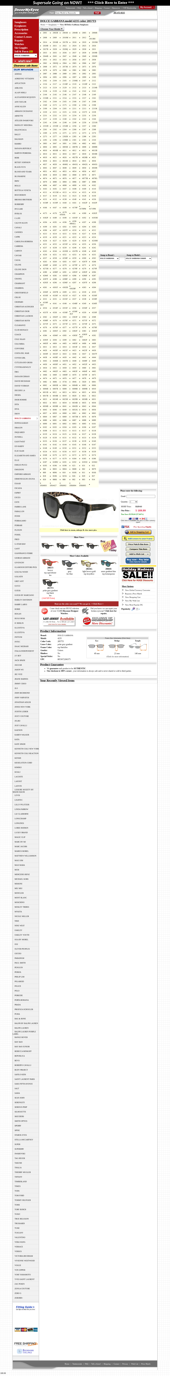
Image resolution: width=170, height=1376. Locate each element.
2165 (65, 102)
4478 (84, 378)
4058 (45, 175)
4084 (65, 182)
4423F (84, 350)
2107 (84, 81)
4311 (74, 292)
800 (44, 469)
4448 (74, 361)
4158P (45, 203)
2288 (84, 136)
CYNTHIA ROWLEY (23, 367)
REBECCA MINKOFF (23, 1051)
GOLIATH (19, 577)
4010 (45, 150)
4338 (84, 299)
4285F (65, 276)
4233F (65, 244)
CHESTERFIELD (21, 293)
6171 (65, 455)
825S (65, 476)
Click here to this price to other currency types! (138, 521)
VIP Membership (129, 8)
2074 (74, 67)
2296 (55, 140)
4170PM (82, 209)
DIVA (17, 409)
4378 (84, 327)
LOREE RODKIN (21, 828)
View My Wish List (132, 601)
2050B (94, 56)
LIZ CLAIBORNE (22, 814)
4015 (55, 154)
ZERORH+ (19, 1298)
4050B (94, 168)
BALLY (18, 134)
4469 (55, 375)
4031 (55, 161)
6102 (45, 427)
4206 (45, 230)
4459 (74, 368)
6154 (45, 452)
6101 (94, 424)
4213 (45, 234)
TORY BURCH (20, 1209)
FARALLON (19, 511)
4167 (55, 208)
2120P (84, 84)
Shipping (98, 8)
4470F (84, 375)
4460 (84, 368)
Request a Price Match (133, 594)
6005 (84, 385)
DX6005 (82, 485)
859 (44, 479)
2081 (74, 70)
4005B (65, 147)
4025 (55, 157)
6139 (84, 441)
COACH (18, 335)
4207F (65, 230)
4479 (94, 378)
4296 (55, 283)
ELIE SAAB (19, 451)
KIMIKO (18, 767)
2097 (74, 77)
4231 (45, 244)
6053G (75, 410)
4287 (94, 276)
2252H (45, 126)
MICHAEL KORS (21, 879)
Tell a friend (87, 8)
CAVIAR (18, 255)
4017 (74, 154)
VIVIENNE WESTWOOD (25, 1261)
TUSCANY (19, 1233)
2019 (84, 42)
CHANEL (18, 279)
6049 (65, 410)
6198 (65, 466)
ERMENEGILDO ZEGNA (25, 479)
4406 (84, 343)
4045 (45, 168)
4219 (45, 237)
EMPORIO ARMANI (23, 474)
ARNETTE (19, 116)
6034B (75, 403)
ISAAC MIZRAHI (22, 646)
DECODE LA (20, 390)
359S (74, 143)
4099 (74, 185)
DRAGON (18, 428)
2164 (55, 102)
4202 (65, 227)
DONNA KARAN (21, 423)
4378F (94, 327)
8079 (94, 469)
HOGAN (18, 614)
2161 (94, 98)
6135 (45, 441)
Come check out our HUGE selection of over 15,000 (64, 611)
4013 (84, 150)
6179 (65, 459)
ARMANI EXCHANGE (24, 111)
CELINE (18, 265)
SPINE (17, 1130)
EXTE (17, 502)
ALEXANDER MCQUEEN (25, 97)
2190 (74, 105)
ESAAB (18, 483)
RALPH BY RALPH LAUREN (26, 1023)
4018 (84, 154)
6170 (55, 455)
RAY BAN (19, 1042)
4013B (94, 150)
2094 (45, 77)
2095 (55, 77)
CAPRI (17, 237)
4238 (55, 248)
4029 (94, 157)
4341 (55, 303)
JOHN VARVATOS (22, 698)
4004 (45, 147)
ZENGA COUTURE (22, 1289)
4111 (45, 192)
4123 (74, 196)
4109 (84, 189)
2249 (74, 122)
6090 (45, 424)
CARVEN (18, 251)
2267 (84, 129)
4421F (65, 350)
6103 (55, 427)
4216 (74, 234)
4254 (84, 255)
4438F (55, 357)
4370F (65, 320)
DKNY (17, 414)
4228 (65, 241)
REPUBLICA (20, 1056)
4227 (55, 241)
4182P (45, 218)
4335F (65, 299)
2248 (65, 122)
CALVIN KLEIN (21, 223)
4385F (74, 335)
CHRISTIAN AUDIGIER (24, 307)
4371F (84, 320)
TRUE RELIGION (22, 1219)
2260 (94, 126)
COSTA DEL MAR (22, 353)
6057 (45, 413)
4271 (84, 265)
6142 (55, 445)
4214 (55, 234)
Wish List (134, 1364)
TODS (17, 1191)
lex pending (142, 527)
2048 (74, 56)
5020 (84, 382)
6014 (74, 392)
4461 (94, 368)
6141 (45, 445)
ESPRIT (18, 493)
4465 (94, 371)
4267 (74, 262)
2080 (65, 70)
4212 (94, 230)
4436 (74, 354)
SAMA (17, 1093)
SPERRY (18, 1126)
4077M (85, 178)
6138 (74, 441)
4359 (84, 312)
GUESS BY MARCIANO (24, 595)
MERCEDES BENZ (22, 874)
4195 (55, 222)
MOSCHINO (19, 902)
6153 (94, 448)
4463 (65, 371)
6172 (74, 455)
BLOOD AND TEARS (23, 172)
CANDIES (19, 232)
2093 (94, 74)
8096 (55, 473)
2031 (94, 49)
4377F (74, 327)
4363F (74, 317)
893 (83, 479)
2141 (74, 91)
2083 (94, 70)
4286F (84, 276)
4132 (55, 199)
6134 (94, 438)
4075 (55, 178)
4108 (74, 189)
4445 (45, 361)
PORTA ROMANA (22, 1000)
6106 (84, 427)
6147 (94, 445)
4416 (84, 347)
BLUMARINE (20, 176)
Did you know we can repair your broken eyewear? (103, 611)
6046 (55, 410)
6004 (65, 385)
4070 (84, 175)
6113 (65, 431)
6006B (45, 389)
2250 (84, 122)
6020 (74, 396)
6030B (84, 399)
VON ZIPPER (20, 1270)
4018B (94, 154)
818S (55, 476)
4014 (45, 154)
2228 (94, 112)
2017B (65, 42)
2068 (45, 67)
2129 (65, 88)
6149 (55, 448)
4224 (94, 237)
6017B (45, 396)
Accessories (20, 33)
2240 (65, 119)
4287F (45, 279)
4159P (55, 203)
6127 (84, 434)
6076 (84, 417)
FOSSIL (18, 535)
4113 (65, 192)
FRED (17, 539)
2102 (45, 81)
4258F (65, 258)
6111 (55, 431)
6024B (55, 399)
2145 (55, 95)
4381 (45, 331)
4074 (45, 178)
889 (64, 479)
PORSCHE (19, 995)
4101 (84, 185)
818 (44, 476)
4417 (94, 347)
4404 (55, 343)
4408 (94, 343)
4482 (45, 382)
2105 (65, 81)
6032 (45, 403)
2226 (74, 112)
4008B (94, 147)
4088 (94, 182)
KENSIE (18, 758)
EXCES (17, 497)
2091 (74, 74)
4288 (55, 279)
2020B (45, 46)
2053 (65, 60)
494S (74, 382)
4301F (55, 287)
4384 (45, 335)
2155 (74, 98)
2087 (45, 74)
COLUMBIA (19, 344)
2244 (94, 119)
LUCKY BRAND (21, 833)
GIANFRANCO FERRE (24, 553)
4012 (74, 150)
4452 (74, 364)
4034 (74, 161)
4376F (55, 327)
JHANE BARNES (21, 679)
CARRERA (19, 246)
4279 (84, 269)
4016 (65, 154)
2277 (55, 136)
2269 (45, 133)
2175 (65, 105)
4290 (84, 279)
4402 (74, 340)
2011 (74, 38)
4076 (65, 178)
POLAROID (19, 981)
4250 (45, 255)
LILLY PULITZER (22, 805)
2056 (74, 60)
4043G (94, 164)
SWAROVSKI (20, 1154)
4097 (55, 185)
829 (83, 476)
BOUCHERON (20, 195)
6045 (45, 410)
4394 (55, 340)
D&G (17, 372)
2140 (65, 91)
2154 (65, 98)
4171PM (92, 209)
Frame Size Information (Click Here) (117, 638)
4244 (55, 251)
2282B (65, 136)
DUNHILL (19, 437)
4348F (74, 303)
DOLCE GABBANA (65, 635)
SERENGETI (20, 1102)
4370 (55, 320)
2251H (94, 122)
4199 (45, 227)
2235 (84, 116)
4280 (45, 272)
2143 (94, 91)
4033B (65, 161)
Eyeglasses (20, 25)
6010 (94, 389)
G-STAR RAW (20, 544)
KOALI (17, 772)
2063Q (55, 63)
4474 (45, 378)
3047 (55, 143)
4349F (94, 303)
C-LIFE (17, 218)
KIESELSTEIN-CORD (23, 763)
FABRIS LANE (20, 507)
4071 (94, 175)
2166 (74, 102)
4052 (55, 171)
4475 (55, 378)
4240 (74, 248)
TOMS (17, 1205)
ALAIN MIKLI (20, 93)
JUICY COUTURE (22, 716)
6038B (55, 406)
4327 (74, 296)
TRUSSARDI (20, 1223)
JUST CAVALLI (21, 725)
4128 (84, 196)
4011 (65, 150)
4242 (94, 248)
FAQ (79, 8)
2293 (94, 136)
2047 (65, 56)
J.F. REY (18, 656)
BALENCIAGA (21, 130)
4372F (45, 324)
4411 (45, 347)
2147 (74, 95)
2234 (74, 116)
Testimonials (70, 8)
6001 (94, 382)
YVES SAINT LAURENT (25, 1279)
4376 (45, 327)
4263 (45, 262)
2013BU (92, 39)
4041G (75, 164)
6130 (55, 438)
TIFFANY (18, 1177)
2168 (94, 102)
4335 (55, 299)
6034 (65, 403)
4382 (65, 331)
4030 (45, 161)
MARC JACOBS (21, 846)
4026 (65, 157)
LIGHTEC (19, 800)
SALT (17, 1088)
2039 (84, 53)
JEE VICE (18, 674)
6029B (75, 399)
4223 (84, 237)
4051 (45, 171)
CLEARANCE (20, 325)
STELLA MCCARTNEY (24, 1140)
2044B (45, 56)
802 (83, 469)
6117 (84, 431)
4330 (84, 296)
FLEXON (18, 530)
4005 (55, 147)
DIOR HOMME (21, 400)
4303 (84, 287)
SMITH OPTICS (21, 1121)
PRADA (18, 1005)
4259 (74, 258)
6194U (94, 462)
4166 (45, 208)
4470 (74, 375)
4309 (65, 292)
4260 (84, 258)
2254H (65, 126)
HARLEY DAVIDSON (23, 600)
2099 (84, 77)
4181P (94, 213)
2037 (74, 53)
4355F (65, 308)
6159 (94, 452)
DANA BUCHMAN (22, 376)
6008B (75, 389)
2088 (55, 74)
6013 (65, 392)
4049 (74, 168)
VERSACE (19, 1247)
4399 (65, 340)
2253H (55, 126)
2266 (74, 129)
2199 (45, 109)
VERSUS (18, 1251)
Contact (107, 8)
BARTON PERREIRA (23, 153)
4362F (55, 317)
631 (83, 466)
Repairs (18, 40)
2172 (55, 105)
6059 (55, 413)
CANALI (18, 228)
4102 (94, 185)
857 (93, 476)
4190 (65, 218)
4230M (95, 241)
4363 (65, 317)
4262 (94, 258)
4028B (84, 157)
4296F (65, 283)
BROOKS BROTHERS (23, 200)
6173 (84, 455)
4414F (74, 347)
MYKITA (18, 912)
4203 (74, 227)
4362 (45, 317)
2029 (74, 49)
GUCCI (17, 586)
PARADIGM (19, 958)
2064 (65, 63)
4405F (74, 343)
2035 (55, 53)
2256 (74, 126)
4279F (94, 269)
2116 (45, 84)
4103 (45, 189)
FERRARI (18, 525)
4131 (45, 199)
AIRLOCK (19, 88)
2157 (84, 98)
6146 (84, 445)
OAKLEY (18, 930)
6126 (74, 434)
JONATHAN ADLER (23, 702)
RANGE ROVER (21, 1037)
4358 (55, 312)
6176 (45, 459)
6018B (55, 396)
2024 (74, 46)
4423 (74, 350)
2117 (55, 84)
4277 (55, 269)
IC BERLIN (19, 623)
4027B (75, 157)
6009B (84, 389)
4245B (65, 251)
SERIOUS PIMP (21, 1107)
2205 (65, 109)
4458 (65, 368)
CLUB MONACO (21, 330)
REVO (17, 1061)
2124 (55, 88)
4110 (94, 189)
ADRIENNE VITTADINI (24, 79)
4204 (84, 227)
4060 (65, 175)
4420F (55, 350)
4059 (55, 175)
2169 (45, 105)
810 (64, 473)
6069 (65, 417)
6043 (84, 406)
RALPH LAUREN (22, 1028)
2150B (45, 98)
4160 (65, 203)
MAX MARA (20, 865)
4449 (94, 361)
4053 (65, 171)
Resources (116, 8)
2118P (65, 84)
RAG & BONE (20, 1019)
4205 (94, 227)
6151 (74, 448)
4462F (55, 371)
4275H (45, 269)
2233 (65, 116)
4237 (45, 248)
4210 (74, 230)
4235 (84, 244)
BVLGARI (19, 209)
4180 (84, 213)
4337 (74, 299)
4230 (84, 241)
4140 (74, 199)
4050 (84, 168)
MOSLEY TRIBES (22, 907)
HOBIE (17, 609)
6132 (74, 438)
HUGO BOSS (20, 618)
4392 (94, 335)
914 (93, 479)
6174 (94, 455)
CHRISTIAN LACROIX (24, 316)
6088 (84, 420)
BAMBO (18, 144)
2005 (84, 33)
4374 (74, 324)
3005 (45, 143)
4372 (94, 320)
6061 (74, 413)
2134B (94, 88)
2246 (55, 122)
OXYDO (18, 954)
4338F (94, 299)
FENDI (17, 516)
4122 (65, 196)
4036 (94, 161)
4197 (84, 222)
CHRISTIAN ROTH (22, 321)
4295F (45, 283)
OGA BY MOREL (21, 940)
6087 (74, 420)
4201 (55, 227)
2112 (94, 81)
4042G (84, 164)
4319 (94, 292)
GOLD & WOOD (21, 572)
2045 (55, 56)
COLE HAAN (20, 339)
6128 (94, 434)
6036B (45, 406)
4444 (94, 357)
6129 (45, 438)
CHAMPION (19, 274)
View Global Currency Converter (137, 590)
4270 (65, 265)
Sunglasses (20, 22)
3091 (65, 143)
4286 (74, 276)
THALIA (18, 1168)
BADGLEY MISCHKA (23, 125)
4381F (55, 331)
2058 (94, 60)
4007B (75, 147)
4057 (94, 171)
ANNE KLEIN (20, 107)
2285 (74, 136)
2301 (74, 140)
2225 (65, 112)
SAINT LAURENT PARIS (25, 1079)
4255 (94, 255)
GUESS (17, 591)
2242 (74, 119)
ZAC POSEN (20, 1284)
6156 (65, 452)
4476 (65, 378)
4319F (45, 296)
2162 (45, 102)
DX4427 (53, 485)
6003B (55, 385)
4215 (65, 234)
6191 (65, 462)
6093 (74, 424)
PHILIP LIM (19, 977)
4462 (45, 371)
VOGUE (18, 1265)
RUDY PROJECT (21, 1070)
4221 (65, 237)
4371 (74, 320)
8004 (65, 469)
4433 (65, 354)
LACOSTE (19, 777)
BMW (17, 181)
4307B (55, 292)
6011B (45, 392)
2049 (84, 56)
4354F (55, 308)
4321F (65, 296)
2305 (84, 140)
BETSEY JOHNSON (22, 162)
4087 (84, 182)
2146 (65, 95)
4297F (84, 283)
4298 (94, 283)
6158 (84, 452)
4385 (65, 335)
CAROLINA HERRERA (24, 241)
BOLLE (18, 186)
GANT (17, 549)
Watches (19, 44)
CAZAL (18, 260)
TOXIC (17, 1214)
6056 (94, 410)
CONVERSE (19, 349)
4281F (74, 272)
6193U (84, 462)
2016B (55, 42)
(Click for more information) (118, 657)
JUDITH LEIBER (21, 712)
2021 (55, 46)
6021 (84, 396)
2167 (84, 102)
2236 (94, 116)
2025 (84, 46)
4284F (45, 276)
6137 (65, 441)
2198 (94, 105)
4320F (55, 296)
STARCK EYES (21, 1135)
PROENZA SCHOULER (24, 1009)
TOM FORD (19, 1196)
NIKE (17, 921)
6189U (55, 462)
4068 (74, 175)
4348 (65, 303)
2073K (65, 67)
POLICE (18, 986)
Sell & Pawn (21, 51)
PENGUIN (19, 967)
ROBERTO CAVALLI (23, 1065)
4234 (74, 244)
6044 (94, 406)
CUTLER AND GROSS (23, 362)
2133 (84, 88)
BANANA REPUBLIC (23, 148)
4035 (84, 161)
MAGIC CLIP (20, 837)
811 (83, 473)
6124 (55, 434)
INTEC (17, 642)
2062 (45, 63)
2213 (84, 109)
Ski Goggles (21, 47)
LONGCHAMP (20, 819)
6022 (94, 396)
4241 (84, 248)
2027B (45, 49)
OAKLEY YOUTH (22, 935)
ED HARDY (19, 446)
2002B (55, 33)
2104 (55, 81)
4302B (65, 287)
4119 (55, 196)
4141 (84, 199)
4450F (55, 364)
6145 (74, 445)
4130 (94, 196)
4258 (55, 258)
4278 (65, 269)
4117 (45, 196)
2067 (94, 63)
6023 (45, 399)
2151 (55, 98)
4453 (94, 364)
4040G (65, 164)
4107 (65, 189)
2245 (45, 122)
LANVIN (18, 786)
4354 (45, 308)
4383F (94, 331)
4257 (45, 258)
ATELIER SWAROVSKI (24, 120)
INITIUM (18, 637)
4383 (84, 331)
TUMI (17, 1228)
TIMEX (18, 1186)
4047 (55, 168)
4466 (45, 375)
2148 (84, 95)
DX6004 (73, 485)
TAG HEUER (20, 1158)
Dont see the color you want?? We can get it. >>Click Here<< (79, 604)
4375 (94, 324)
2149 (94, 95)
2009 (55, 38)
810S (74, 473)
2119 (74, 84)
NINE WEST (20, 926)
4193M (95, 218)
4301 (45, 287)
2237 (45, 119)
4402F (84, 340)
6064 (45, 417)
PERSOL (18, 972)
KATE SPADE (20, 744)
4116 (94, 192)
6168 (45, 455)
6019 (65, 396)
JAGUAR (18, 665)
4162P (84, 203)
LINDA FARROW (21, 809)
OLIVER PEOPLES (22, 949)
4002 (84, 143)
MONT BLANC (21, 898)
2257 (84, 126)
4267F (84, 262)
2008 (45, 38)
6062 (84, 413)
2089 (65, 74)
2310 (94, 140)
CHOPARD (19, 302)
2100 (94, 77)
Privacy (125, 1364)
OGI (16, 944)
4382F (74, 331)
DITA (17, 404)
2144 (45, 95)
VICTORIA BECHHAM (24, 1256)
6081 (55, 420)
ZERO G (18, 1293)
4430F (45, 354)
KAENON (18, 730)
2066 (84, 63)
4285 (55, 276)
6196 (55, 466)
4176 (55, 213)
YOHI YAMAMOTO (23, 1275)
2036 (65, 53)
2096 (65, 77)
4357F (45, 312)
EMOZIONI (19, 470)
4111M (55, 192)
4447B (65, 361)
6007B (55, 389)
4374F (84, 324)
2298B (65, 140)
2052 (55, 60)
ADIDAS (18, 74)
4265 (65, 262)
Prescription (21, 29)
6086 (65, 420)
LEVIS (17, 795)
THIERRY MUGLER (23, 1172)
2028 (55, 49)
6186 (94, 459)
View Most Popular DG (134, 605)
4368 (94, 317)
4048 (65, 168)
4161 (74, 203)
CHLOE (18, 297)
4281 (65, 272)
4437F (94, 354)
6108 (45, 431)
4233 (55, 244)
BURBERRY (19, 204)
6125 (65, 434)
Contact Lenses (23, 36)
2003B (65, 33)
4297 (74, 283)
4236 (94, 244)
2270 (55, 133)
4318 (84, 292)
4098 (65, 185)
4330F (94, 296)
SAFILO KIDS (20, 1075)
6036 (94, 403)
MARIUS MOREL (22, 851)
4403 (94, 340)
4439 (65, 357)
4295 (94, 279)
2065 (74, 63)
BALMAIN (19, 139)
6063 (94, 413)
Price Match (145, 1364)
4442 (74, 357)
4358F (65, 312)
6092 (65, 424)
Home (43, 25)
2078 (45, 70)
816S (94, 473)
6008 (65, 389)
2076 (94, 67)
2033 (45, 53)
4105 (55, 189)
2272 (74, 133)
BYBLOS (18, 214)
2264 (65, 129)
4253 (74, 255)
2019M (95, 42)
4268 (94, 262)
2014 (45, 42)
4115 (84, 192)
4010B (55, 150)
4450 (45, 364)
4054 (74, 171)
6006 (94, 385)
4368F (45, 320)
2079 (55, 70)
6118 (94, 431)
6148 (45, 448)
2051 (45, 60)
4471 (94, 375)
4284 (94, 272)
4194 (45, 222)
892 (73, 479)
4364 (84, 317)
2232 (55, 116)
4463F (74, 371)
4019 (45, 157)
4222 (74, 237)
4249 (94, 251)
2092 (84, 74)
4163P (94, 203)
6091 (55, 424)
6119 (45, 434)
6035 (84, 403)
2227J (84, 112)
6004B (75, 385)
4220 (55, 237)
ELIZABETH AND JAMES (25, 456)
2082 (84, 70)
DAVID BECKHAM (22, 381)
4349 (84, 303)
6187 (45, 462)
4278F (74, 269)
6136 (55, 441)
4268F (45, 265)
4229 (74, 241)
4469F (65, 375)
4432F (55, 354)
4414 (65, 347)
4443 (84, 357)
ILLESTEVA (20, 628)
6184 (74, 459)
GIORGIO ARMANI (22, 558)
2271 (65, 133)
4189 (55, 218)
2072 (55, 67)
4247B (75, 251)
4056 (84, 171)
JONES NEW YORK (22, 707)
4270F (74, 265)
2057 (84, 60)
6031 (94, 399)
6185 (84, 459)
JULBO (17, 721)
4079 (45, 182)
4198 (94, 222)
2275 (45, 136)
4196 (65, 222)
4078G (94, 178)
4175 (45, 213)
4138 (65, 199)
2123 (45, 88)
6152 (84, 448)
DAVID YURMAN (22, 386)
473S (65, 382)
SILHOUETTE (20, 1112)
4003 (94, 143)
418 (73, 213)
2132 (74, 88)
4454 (45, 368)
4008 (84, 147)
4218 (94, 234)
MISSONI (18, 884)
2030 (84, 49)
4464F (84, 371)
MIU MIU (18, 888)
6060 (65, 413)
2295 (45, 140)
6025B (65, 399)
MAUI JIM (19, 860)
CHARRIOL (19, 288)
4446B (55, 361)
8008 (74, 469)
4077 (74, 178)
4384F (55, 335)
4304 (94, 287)
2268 (94, 129)
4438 (45, 357)
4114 (74, 192)
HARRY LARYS (21, 604)
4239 (65, 248)
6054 (84, 410)
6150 (65, 448)
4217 (84, 234)
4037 (45, 164)
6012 (55, 392)
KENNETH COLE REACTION (27, 753)
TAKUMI (18, 1163)
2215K (94, 109)
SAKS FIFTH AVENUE (24, 1084)
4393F (45, 340)
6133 (84, 438)
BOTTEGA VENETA (23, 190)
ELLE (17, 460)
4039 (55, 164)
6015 (84, 392)
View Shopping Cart (132, 597)
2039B (94, 53)
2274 (94, 133)
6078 (94, 417)
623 (73, 466)
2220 (45, 112)
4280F (55, 272)
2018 (74, 42)
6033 (55, 403)
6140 (94, 441)
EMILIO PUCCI (21, 465)
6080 (45, 420)
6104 (65, 427)
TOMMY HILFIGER (23, 1200)
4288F (65, 279)
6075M (75, 417)
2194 (84, 105)
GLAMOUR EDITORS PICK (26, 567)
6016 (94, 392)
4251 (55, 255)
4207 (55, 230)
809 (44, 473)
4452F (84, 364)
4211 (84, 230)
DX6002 (63, 485)
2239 (55, 119)
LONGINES (19, 823)
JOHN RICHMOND (22, 693)
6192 (74, 462)
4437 (84, 354)
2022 (65, 46)
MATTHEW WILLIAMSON (25, 856)
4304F (45, 292)
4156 (94, 199)
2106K (75, 81)
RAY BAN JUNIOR (22, 1047)
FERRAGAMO (20, 521)
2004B (75, 33)
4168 (65, 208)
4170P (74, 208)
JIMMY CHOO (20, 684)
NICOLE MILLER (22, 916)
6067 (55, 417)
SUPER (17, 1144)
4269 (55, 265)
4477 (74, 378)
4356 (74, 308)
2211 (74, 109)
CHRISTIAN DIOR (22, 311)
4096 (45, 185)
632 (93, 466)
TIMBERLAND (21, 1182)
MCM (17, 870)
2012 (84, 38)
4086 (74, 182)
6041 (65, 406)
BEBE (17, 158)
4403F (45, 343)
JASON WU (19, 670)
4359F (94, 312)
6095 (84, 424)
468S (55, 382)
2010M (65, 38)
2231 (45, 116)
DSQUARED (20, 432)
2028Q (65, 49)
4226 (45, 241)
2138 (45, 91)
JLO (16, 688)
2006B (94, 33)
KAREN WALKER (22, 735)
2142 (84, 91)
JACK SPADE (20, 660)
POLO (17, 991)
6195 (45, 466)
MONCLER (19, 893)
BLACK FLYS (20, 167)
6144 (65, 445)
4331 (45, 299)
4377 (65, 327)
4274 (94, 265)
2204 (55, 109)
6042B (75, 406)
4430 (94, 350)
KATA (17, 739)
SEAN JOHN (20, 1098)
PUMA (17, 1014)
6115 (74, 431)
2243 (84, 119)
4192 (84, 218)
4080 (55, 182)
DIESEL (18, 395)
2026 (94, 46)
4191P (74, 218)
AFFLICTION (20, 83)
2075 (84, 67)
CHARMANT (20, 283)
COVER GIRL (20, 358)
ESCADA (18, 488)
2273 (84, 133)
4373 (55, 324)
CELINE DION (20, 269)
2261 (45, 129)
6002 (45, 385)
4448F (84, 361)
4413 (55, 347)
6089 (94, 420)
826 (73, 476)
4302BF (73, 289)
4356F (84, 308)
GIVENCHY (19, 563)
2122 (94, 84)
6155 (55, 452)
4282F (84, 272)
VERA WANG (20, 1242)
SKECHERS (19, 1116)
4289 (74, 279)
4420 (45, 350)
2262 (55, 129)
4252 (65, 255)
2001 (45, 33)
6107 (94, 427)
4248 (84, 251)
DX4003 (43, 485)
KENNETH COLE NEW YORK (27, 749)
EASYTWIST (20, 442)
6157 (74, 452)
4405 (65, 343)
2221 (55, 112)
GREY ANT (19, 581)
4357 (94, 308)
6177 (55, 459)
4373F (65, 324)
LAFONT (18, 781)
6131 (65, 438)
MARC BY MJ (20, 842)
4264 (55, 262)
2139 (55, 91)
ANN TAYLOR (20, 102)
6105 (74, 427)
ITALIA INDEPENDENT (24, 651)
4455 (55, 368)
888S (55, 479)
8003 (55, 469)
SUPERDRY (19, 1149)
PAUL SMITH (20, 963)
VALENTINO (20, 1237)
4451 (65, 364)
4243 (45, 251)
